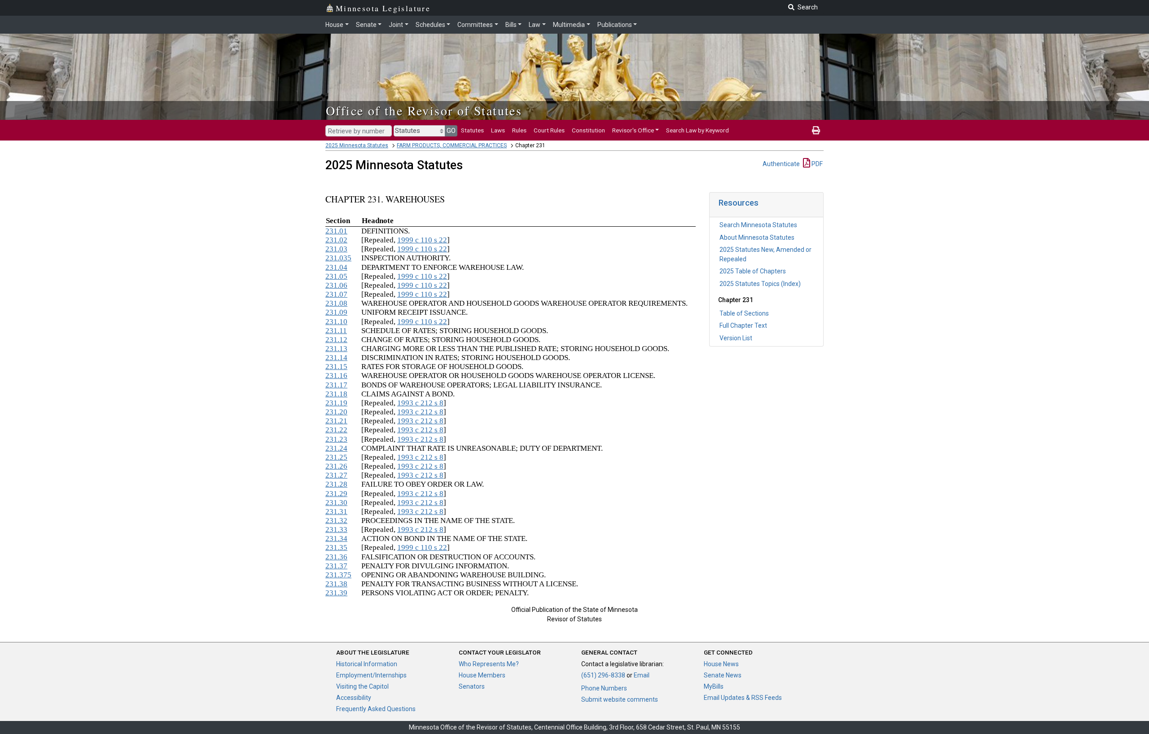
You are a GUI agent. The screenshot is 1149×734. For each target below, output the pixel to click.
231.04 (336, 267)
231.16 (336, 375)
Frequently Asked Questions (376, 708)
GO (451, 131)
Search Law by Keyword (697, 130)
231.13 (336, 348)
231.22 (336, 430)
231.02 (336, 240)
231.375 (338, 575)
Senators (472, 686)
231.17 (336, 385)
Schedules (430, 24)
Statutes (472, 130)
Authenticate (781, 163)
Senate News (722, 675)
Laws (498, 130)
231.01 (336, 231)
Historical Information (366, 664)
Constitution (588, 130)
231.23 (336, 439)
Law (534, 24)
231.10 (336, 321)
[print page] (816, 130)
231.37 (336, 566)
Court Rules (549, 130)
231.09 (336, 312)
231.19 (336, 403)
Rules (519, 130)
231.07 (336, 294)
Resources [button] (739, 202)
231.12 (336, 339)
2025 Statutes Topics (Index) (760, 283)
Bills (511, 24)
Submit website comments (619, 699)
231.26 (336, 466)
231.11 (336, 330)
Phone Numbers (604, 688)
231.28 (336, 484)
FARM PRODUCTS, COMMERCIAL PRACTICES (452, 145)
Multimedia (569, 24)
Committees (475, 24)
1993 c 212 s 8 (420, 403)
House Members (482, 675)
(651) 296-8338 (603, 675)
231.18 (336, 394)
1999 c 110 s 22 (422, 240)
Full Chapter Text (743, 325)
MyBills (714, 686)
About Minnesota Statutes (756, 237)
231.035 (338, 258)
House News (721, 664)
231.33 (336, 529)
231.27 (336, 475)
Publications (614, 24)
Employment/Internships (371, 675)
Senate (366, 24)
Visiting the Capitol (362, 686)
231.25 (336, 457)
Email (641, 675)
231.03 (336, 249)
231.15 (336, 366)
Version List (735, 338)
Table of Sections (744, 313)
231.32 (336, 520)
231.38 (336, 584)
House (334, 24)
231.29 (336, 493)
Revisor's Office (633, 130)
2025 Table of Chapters (752, 271)
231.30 (336, 502)
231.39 (336, 593)
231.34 (336, 538)
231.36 (336, 557)
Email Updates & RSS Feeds (743, 697)
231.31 (336, 511)
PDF (816, 163)
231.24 (336, 448)
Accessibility (353, 697)
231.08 (336, 303)
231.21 (336, 421)
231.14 (336, 357)
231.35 (336, 547)
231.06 (336, 285)
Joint (396, 24)
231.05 (336, 276)
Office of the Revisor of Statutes (424, 110)
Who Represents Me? (489, 664)
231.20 (336, 412)
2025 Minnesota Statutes (356, 145)
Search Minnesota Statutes (758, 225)
